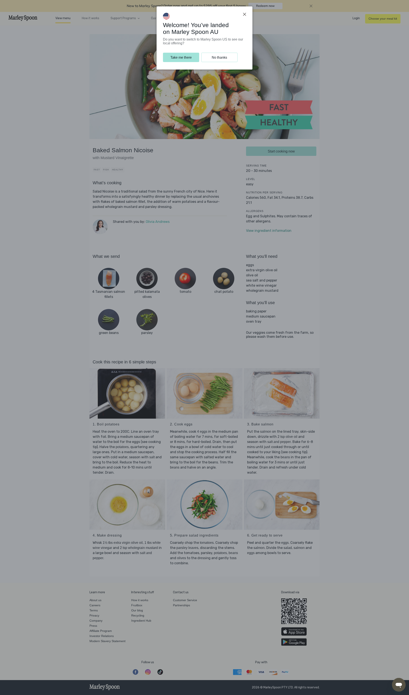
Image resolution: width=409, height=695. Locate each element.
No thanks (219, 57)
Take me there (181, 57)
